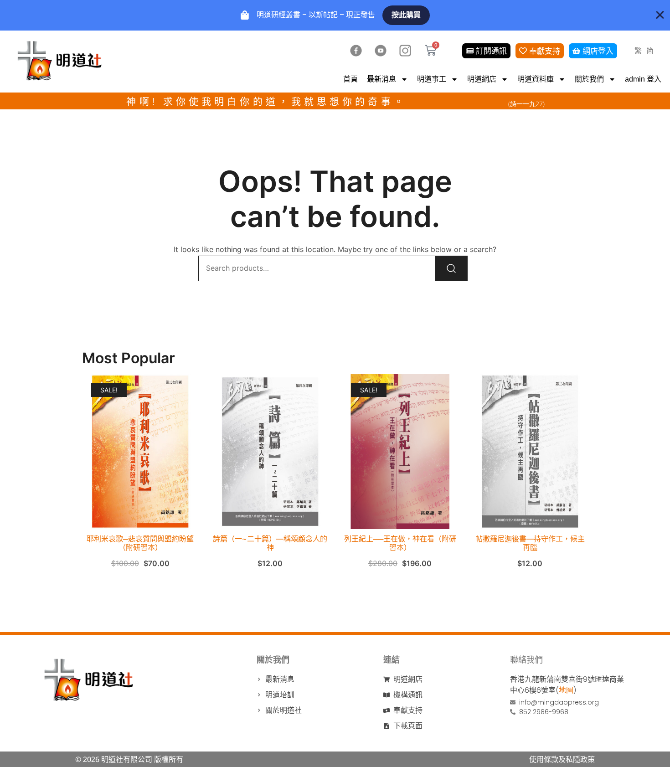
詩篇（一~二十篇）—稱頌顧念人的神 (270, 543)
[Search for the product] (451, 268)
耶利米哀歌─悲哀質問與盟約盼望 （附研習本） (140, 543)
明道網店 (481, 79)
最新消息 (381, 79)
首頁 (350, 79)
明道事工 (431, 79)
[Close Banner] (660, 15)
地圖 (566, 690)
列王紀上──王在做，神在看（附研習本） (400, 543)
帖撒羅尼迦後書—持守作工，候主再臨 (530, 543)
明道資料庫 (535, 79)
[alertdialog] (335, 15)
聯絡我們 (526, 659)
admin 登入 (643, 79)
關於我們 (589, 79)
